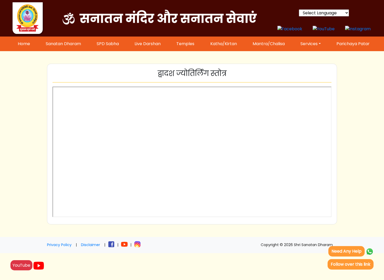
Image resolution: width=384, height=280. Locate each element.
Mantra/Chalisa (269, 44)
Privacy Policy (59, 244)
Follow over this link (350, 264)
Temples (185, 44)
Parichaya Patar (353, 44)
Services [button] (309, 44)
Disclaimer (90, 244)
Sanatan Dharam (63, 44)
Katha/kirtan (223, 44)
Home (24, 44)
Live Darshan (148, 44)
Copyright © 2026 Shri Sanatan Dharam (297, 244)
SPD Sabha (108, 44)
